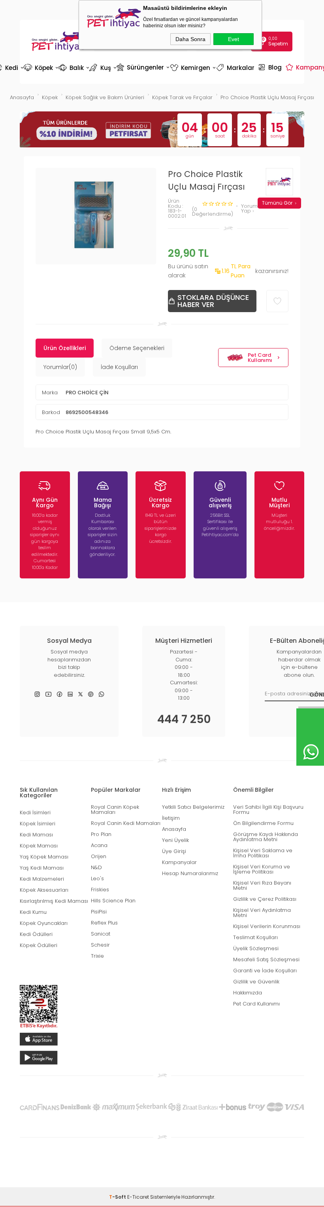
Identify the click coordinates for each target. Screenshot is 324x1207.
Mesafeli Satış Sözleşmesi (266, 959)
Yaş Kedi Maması (42, 868)
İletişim (171, 818)
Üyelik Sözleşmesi (256, 948)
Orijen (98, 856)
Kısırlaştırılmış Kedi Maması (54, 901)
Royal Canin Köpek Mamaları (115, 809)
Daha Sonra (190, 39)
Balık (73, 68)
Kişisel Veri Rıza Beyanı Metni (262, 885)
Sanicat (100, 934)
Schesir (100, 945)
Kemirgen (192, 68)
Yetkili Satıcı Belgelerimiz (193, 807)
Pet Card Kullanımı (260, 357)
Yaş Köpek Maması (44, 857)
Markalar (236, 68)
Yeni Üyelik (175, 840)
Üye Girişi (174, 851)
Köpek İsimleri (37, 823)
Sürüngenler (142, 67)
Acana (99, 845)
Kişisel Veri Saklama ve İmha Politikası (262, 853)
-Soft (118, 1197)
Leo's (97, 878)
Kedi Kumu (33, 912)
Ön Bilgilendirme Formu (263, 823)
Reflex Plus (104, 922)
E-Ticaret (138, 1197)
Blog (270, 67)
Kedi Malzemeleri (42, 879)
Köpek (40, 68)
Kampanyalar (179, 862)
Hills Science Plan (113, 900)
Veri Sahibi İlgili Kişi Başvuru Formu (268, 809)
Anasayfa (174, 829)
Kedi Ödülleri (36, 934)
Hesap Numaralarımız (190, 873)
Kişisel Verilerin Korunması (266, 926)
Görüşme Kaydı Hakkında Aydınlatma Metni (265, 836)
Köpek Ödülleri (38, 945)
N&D (96, 867)
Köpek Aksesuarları (44, 890)
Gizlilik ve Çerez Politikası (264, 899)
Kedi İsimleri (35, 812)
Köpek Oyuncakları (44, 923)
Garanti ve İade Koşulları (265, 970)
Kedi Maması (36, 834)
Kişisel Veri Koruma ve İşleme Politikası (261, 869)
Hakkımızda (247, 992)
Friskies (100, 889)
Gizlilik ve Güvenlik (256, 981)
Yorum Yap (249, 209)
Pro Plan (101, 834)
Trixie (97, 956)
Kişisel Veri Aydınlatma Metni (262, 912)
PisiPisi (99, 911)
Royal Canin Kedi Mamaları (125, 823)
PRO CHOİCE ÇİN (87, 392)
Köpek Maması (39, 845)
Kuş (102, 68)
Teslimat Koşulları (255, 937)
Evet (233, 39)
